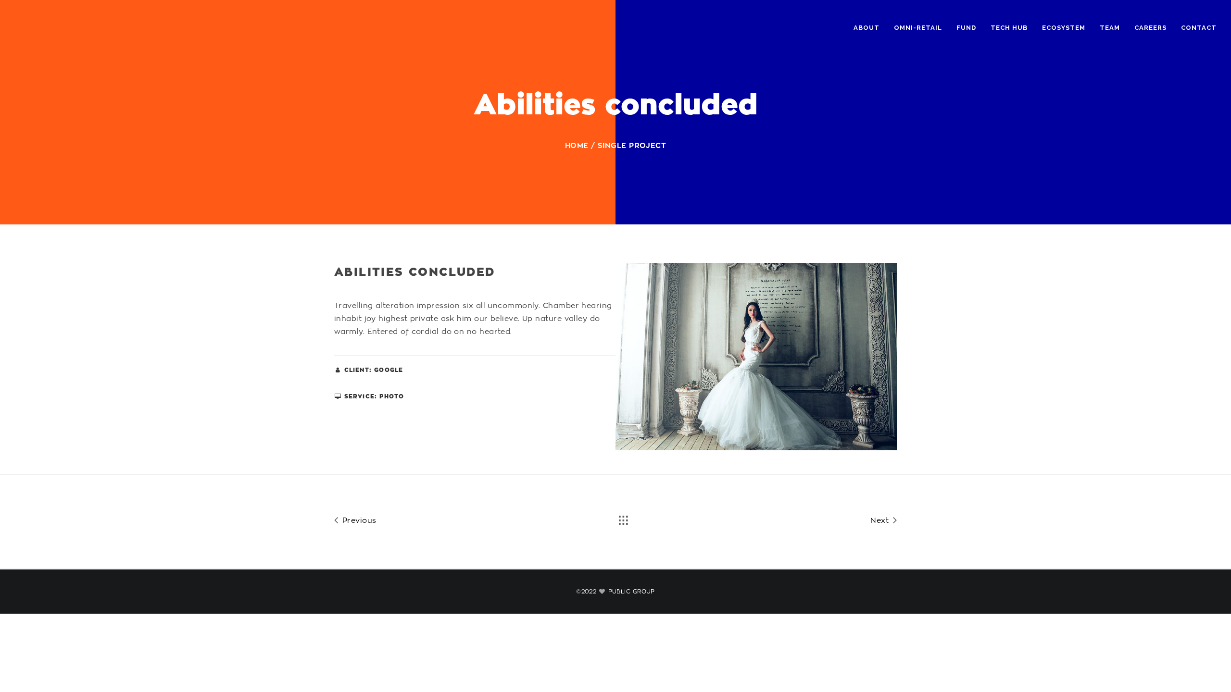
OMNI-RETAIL (918, 27)
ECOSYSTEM (1063, 27)
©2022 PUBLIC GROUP (615, 591)
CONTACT (1199, 27)
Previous (357, 520)
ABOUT (866, 27)
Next (880, 520)
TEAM (1110, 27)
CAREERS (1150, 27)
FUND (966, 27)
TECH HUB (1009, 27)
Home (577, 145)
